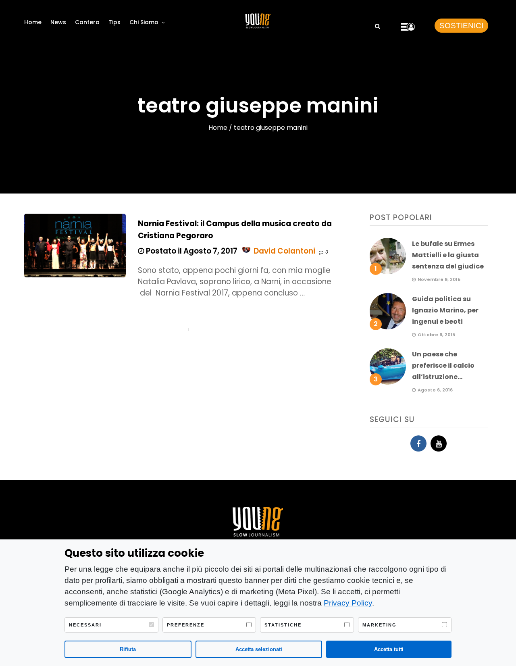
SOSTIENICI (461, 25)
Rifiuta (128, 649)
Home (33, 22)
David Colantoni (284, 251)
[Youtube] (439, 443)
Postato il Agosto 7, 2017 (190, 251)
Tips (114, 22)
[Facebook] (418, 443)
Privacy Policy (348, 603)
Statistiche (283, 624)
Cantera (87, 22)
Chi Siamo (143, 22)
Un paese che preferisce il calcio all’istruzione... (443, 365)
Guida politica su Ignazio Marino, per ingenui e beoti (445, 310)
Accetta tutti (389, 649)
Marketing (379, 624)
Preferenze (185, 624)
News (58, 22)
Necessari (85, 624)
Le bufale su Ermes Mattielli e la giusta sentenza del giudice (448, 255)
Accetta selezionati (258, 649)
